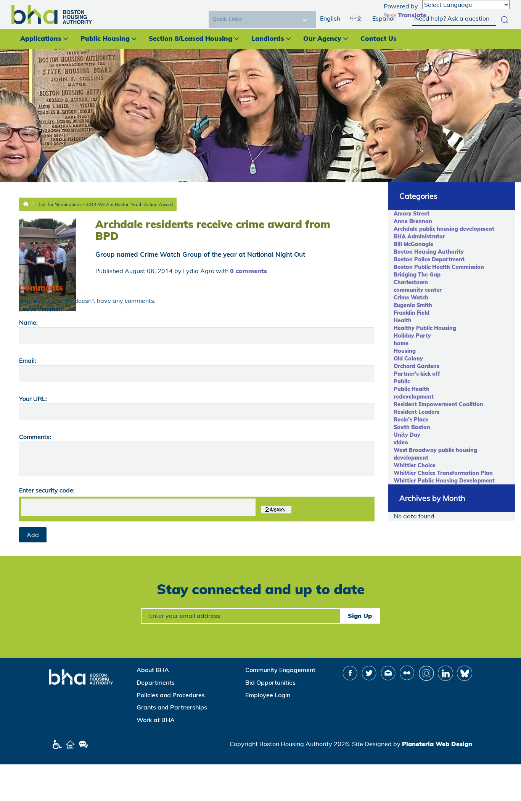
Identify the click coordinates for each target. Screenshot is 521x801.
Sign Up (360, 615)
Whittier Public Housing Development (444, 480)
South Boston (412, 427)
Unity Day (407, 434)
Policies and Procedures (171, 695)
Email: (27, 360)
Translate (412, 15)
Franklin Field (411, 312)
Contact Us (378, 38)
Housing (405, 350)
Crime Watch (411, 297)
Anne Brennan (413, 221)
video (401, 442)
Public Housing (105, 38)
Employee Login (267, 695)
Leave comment (41, 309)
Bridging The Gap (417, 274)
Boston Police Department (429, 259)
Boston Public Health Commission (439, 267)
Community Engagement (280, 670)
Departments (156, 682)
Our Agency (322, 38)
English (330, 18)
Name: (28, 322)
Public (402, 381)
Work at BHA (156, 720)
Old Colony (408, 358)
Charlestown (411, 282)
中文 (356, 18)
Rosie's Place (411, 419)
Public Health (411, 389)
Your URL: (33, 398)
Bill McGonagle (413, 244)
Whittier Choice (415, 465)
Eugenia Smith (413, 305)
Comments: (35, 437)
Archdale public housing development (444, 228)
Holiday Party (412, 335)
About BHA (153, 670)
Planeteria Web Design (437, 744)
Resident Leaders (416, 412)
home (401, 343)
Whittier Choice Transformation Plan (443, 473)
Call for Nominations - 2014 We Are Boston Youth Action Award (106, 204)
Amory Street (411, 213)
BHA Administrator (419, 236)
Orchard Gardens (416, 366)
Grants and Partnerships (172, 707)
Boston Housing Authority (429, 251)
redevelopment (414, 396)
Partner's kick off (417, 373)
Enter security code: (47, 490)
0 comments (248, 271)
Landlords (267, 38)
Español (383, 18)
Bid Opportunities (270, 682)
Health (403, 320)
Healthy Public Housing (425, 328)
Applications (40, 38)
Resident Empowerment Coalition (438, 404)
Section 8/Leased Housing (190, 38)
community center (418, 289)
